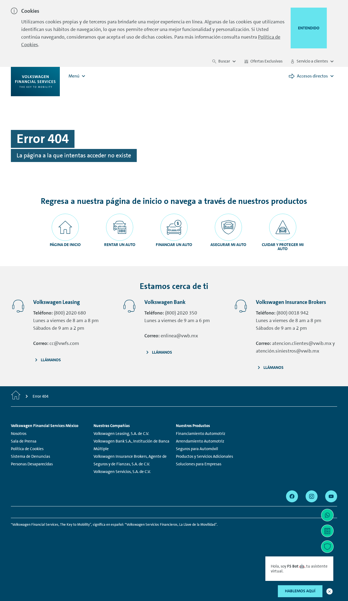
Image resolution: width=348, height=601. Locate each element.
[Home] (16, 396)
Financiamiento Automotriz (200, 433)
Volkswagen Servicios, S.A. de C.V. (122, 471)
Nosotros (18, 433)
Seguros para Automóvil (197, 448)
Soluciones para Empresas (198, 464)
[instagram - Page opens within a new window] (312, 496)
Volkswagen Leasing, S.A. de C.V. (121, 433)
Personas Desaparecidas (32, 464)
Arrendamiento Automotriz (200, 441)
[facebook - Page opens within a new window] (292, 496)
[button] (329, 591)
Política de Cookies (27, 448)
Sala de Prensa (23, 441)
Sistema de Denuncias (30, 456)
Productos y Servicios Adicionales (204, 456)
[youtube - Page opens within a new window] (331, 496)
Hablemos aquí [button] (300, 591)
